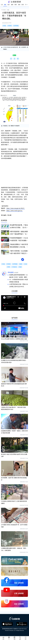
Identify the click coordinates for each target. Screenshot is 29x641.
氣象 (8, 9)
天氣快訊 (15, 267)
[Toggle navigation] (26, 637)
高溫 (5, 25)
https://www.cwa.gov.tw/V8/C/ (15, 208)
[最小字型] (11, 58)
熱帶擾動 (16, 25)
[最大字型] (18, 58)
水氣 (26, 264)
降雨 (9, 267)
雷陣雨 (10, 25)
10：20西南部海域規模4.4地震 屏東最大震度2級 (18, 281)
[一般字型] (14, 58)
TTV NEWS (3, 9)
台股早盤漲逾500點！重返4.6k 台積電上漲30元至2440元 (18, 285)
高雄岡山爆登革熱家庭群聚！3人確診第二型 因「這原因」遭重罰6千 (18, 276)
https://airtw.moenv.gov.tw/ (14, 210)
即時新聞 (10, 272)
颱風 (21, 264)
